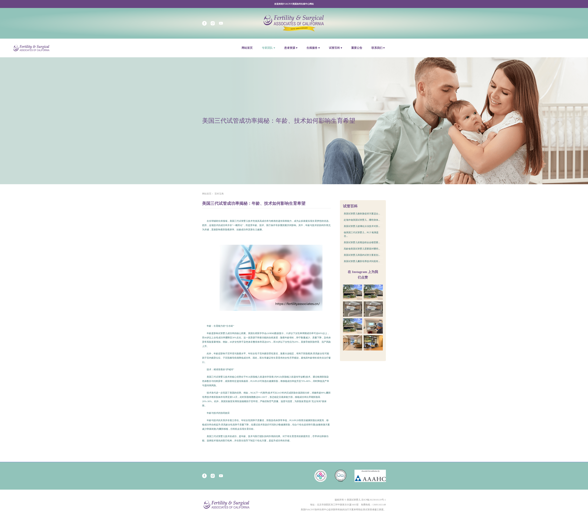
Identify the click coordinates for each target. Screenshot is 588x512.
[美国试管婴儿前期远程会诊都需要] (352, 326)
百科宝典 (219, 193)
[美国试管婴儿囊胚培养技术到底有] (373, 342)
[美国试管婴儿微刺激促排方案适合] (352, 292)
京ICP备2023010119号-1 (373, 500)
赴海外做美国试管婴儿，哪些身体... (362, 220)
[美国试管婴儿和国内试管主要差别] (352, 342)
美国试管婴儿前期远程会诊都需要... (362, 242)
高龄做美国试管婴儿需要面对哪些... (362, 248)
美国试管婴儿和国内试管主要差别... (362, 255)
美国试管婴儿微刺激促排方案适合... (362, 213)
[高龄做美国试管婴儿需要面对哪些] (373, 326)
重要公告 (356, 47)
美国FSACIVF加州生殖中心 (314, 509)
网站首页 (247, 47)
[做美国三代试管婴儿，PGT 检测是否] (373, 309)
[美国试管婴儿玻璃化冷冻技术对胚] (352, 309)
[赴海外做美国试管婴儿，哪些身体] (373, 292)
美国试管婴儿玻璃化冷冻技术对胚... (362, 226)
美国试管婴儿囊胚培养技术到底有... (362, 261)
